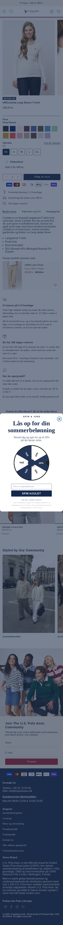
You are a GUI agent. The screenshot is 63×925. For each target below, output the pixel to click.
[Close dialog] (59, 419)
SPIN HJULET (31, 493)
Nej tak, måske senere (31, 500)
